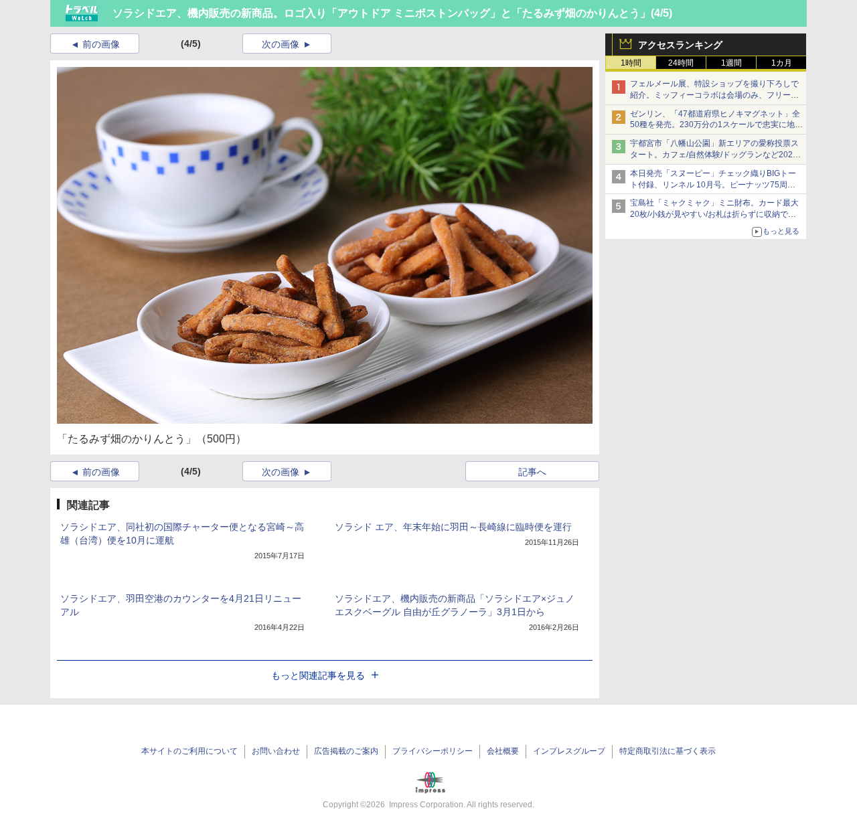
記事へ (532, 472)
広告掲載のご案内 (346, 751)
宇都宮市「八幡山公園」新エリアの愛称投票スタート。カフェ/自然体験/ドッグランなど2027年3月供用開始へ (714, 155)
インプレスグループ (569, 751)
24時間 (681, 63)
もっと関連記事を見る (318, 675)
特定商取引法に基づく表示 (667, 751)
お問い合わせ (276, 751)
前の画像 (101, 44)
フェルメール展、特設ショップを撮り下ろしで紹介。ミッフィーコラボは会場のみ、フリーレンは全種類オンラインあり (714, 95)
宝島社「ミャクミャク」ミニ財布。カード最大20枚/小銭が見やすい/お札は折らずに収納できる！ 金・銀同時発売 (714, 214)
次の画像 (280, 44)
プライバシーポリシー (432, 751)
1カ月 (781, 63)
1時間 (631, 63)
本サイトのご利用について (189, 751)
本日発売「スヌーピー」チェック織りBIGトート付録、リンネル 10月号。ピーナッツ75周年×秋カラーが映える (715, 185)
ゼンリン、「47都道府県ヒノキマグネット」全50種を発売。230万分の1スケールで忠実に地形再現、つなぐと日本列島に (716, 125)
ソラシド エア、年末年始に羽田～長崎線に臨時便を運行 (453, 526)
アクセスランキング (680, 44)
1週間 (731, 63)
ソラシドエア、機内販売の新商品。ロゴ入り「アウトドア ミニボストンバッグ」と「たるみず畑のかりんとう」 (381, 13)
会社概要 (503, 751)
